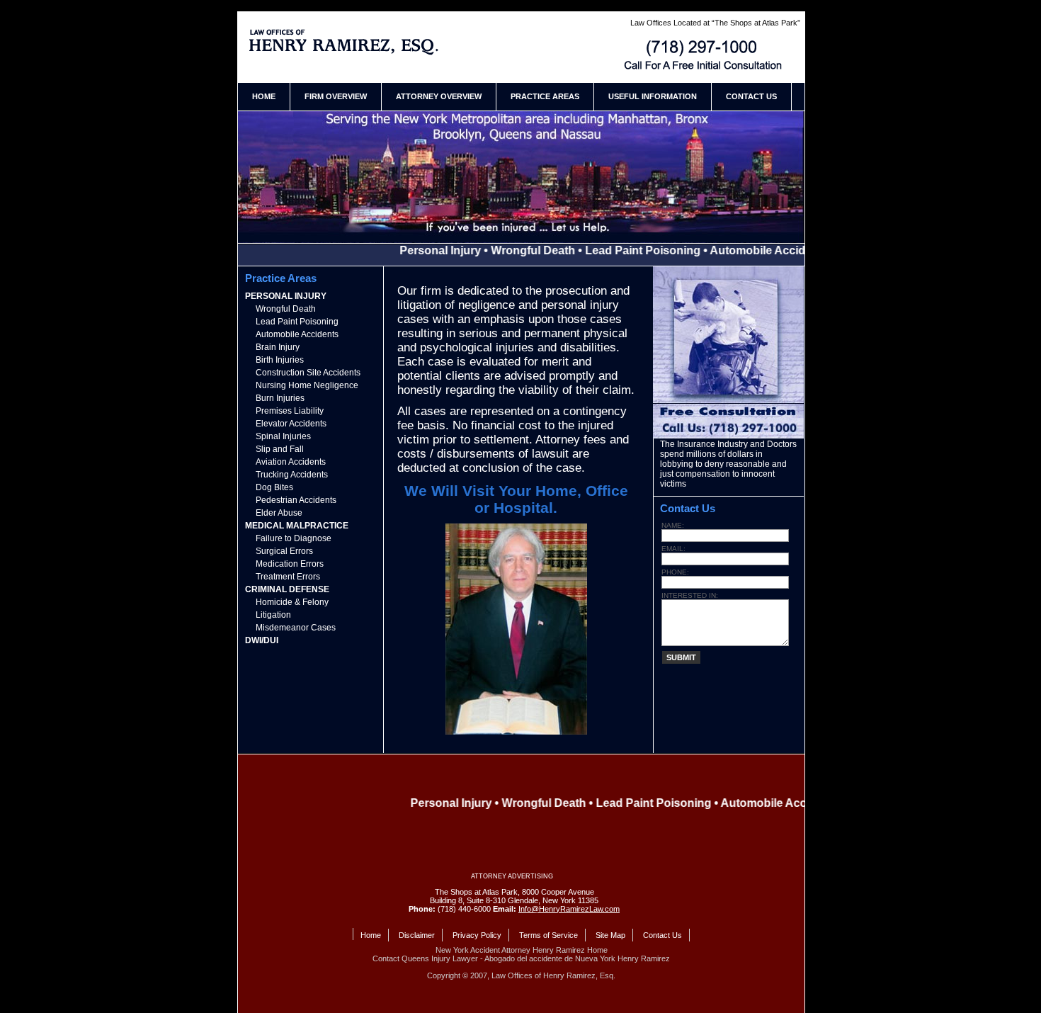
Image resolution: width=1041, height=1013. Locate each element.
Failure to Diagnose (293, 538)
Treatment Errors (288, 577)
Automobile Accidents (297, 334)
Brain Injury (278, 347)
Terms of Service (548, 935)
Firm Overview (336, 96)
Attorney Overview (439, 96)
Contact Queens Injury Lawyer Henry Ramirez (705, 55)
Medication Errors (290, 564)
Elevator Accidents (291, 424)
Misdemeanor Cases (296, 628)
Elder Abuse (279, 513)
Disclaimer (417, 935)
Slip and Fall (280, 449)
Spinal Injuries (283, 436)
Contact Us (751, 96)
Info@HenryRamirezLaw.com (569, 909)
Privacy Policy (477, 935)
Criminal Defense (287, 589)
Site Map (610, 935)
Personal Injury (285, 296)
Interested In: (689, 595)
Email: (673, 549)
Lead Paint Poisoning (297, 322)
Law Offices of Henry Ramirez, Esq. (553, 975)
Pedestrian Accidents (296, 500)
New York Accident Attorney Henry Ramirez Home (346, 41)
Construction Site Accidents (308, 373)
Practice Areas (545, 96)
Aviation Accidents (291, 462)
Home (263, 96)
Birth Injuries (280, 360)
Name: (672, 525)
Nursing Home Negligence (307, 385)
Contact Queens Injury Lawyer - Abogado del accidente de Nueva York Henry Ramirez (521, 958)
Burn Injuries (280, 398)
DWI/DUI (261, 640)
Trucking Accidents (292, 475)
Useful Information (652, 96)
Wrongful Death (286, 309)
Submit (681, 657)
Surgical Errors (284, 551)
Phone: (675, 572)
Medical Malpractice (296, 526)
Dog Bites (274, 487)
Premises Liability (290, 411)
